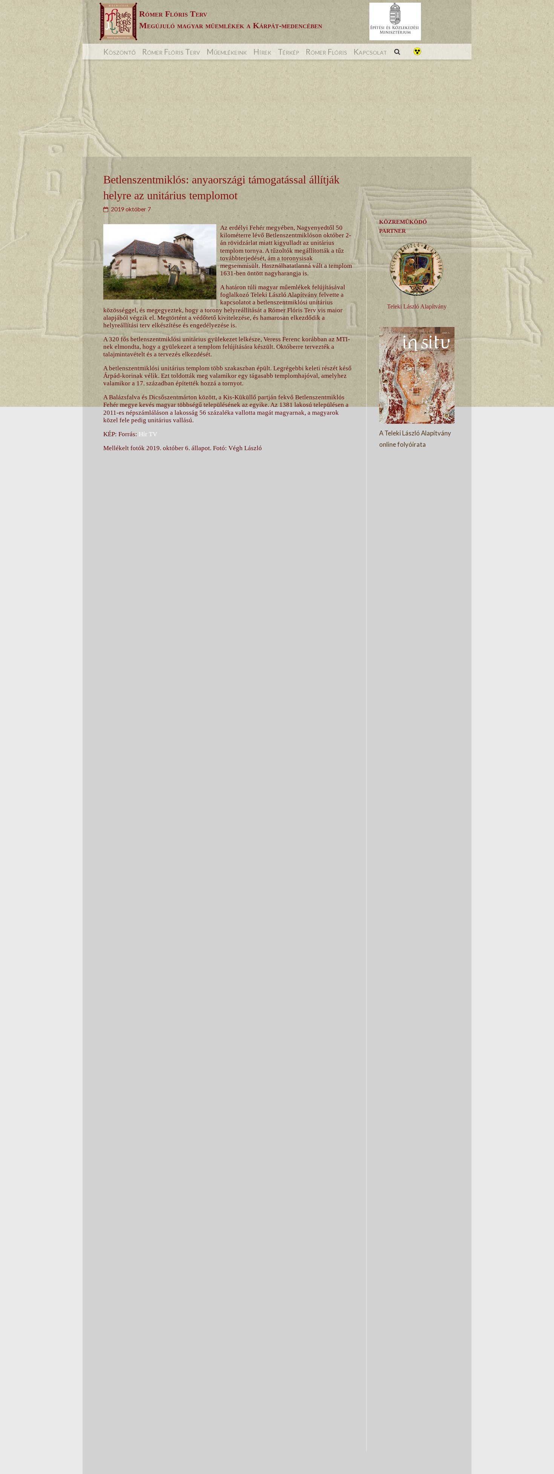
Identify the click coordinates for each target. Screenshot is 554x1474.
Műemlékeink (227, 51)
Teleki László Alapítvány (417, 306)
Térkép (288, 51)
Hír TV (148, 434)
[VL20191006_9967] (225, 945)
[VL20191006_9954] (225, 1194)
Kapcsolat (370, 51)
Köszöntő (119, 51)
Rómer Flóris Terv (171, 51)
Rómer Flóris (326, 51)
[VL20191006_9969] (225, 697)
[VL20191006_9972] (225, 1442)
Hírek (262, 51)
